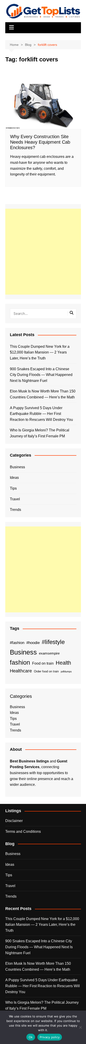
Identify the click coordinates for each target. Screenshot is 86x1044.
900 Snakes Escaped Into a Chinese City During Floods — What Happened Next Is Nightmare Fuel (41, 375)
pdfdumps (66, 671)
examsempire (49, 653)
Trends (15, 510)
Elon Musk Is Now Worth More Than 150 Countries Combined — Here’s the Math (42, 394)
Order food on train (46, 671)
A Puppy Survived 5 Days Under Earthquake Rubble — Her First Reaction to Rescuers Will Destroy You (41, 414)
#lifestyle (53, 641)
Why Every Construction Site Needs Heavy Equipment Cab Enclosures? (40, 142)
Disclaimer (14, 821)
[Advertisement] (43, 252)
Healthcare (21, 670)
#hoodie (33, 643)
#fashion (17, 643)
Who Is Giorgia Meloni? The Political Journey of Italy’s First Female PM (39, 433)
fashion (20, 662)
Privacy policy (50, 1037)
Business (17, 467)
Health (63, 663)
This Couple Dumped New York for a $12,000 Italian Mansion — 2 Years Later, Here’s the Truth (39, 352)
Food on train (43, 663)
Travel (15, 499)
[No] (80, 1027)
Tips (13, 488)
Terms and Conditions (23, 831)
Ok (31, 1037)
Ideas (14, 478)
